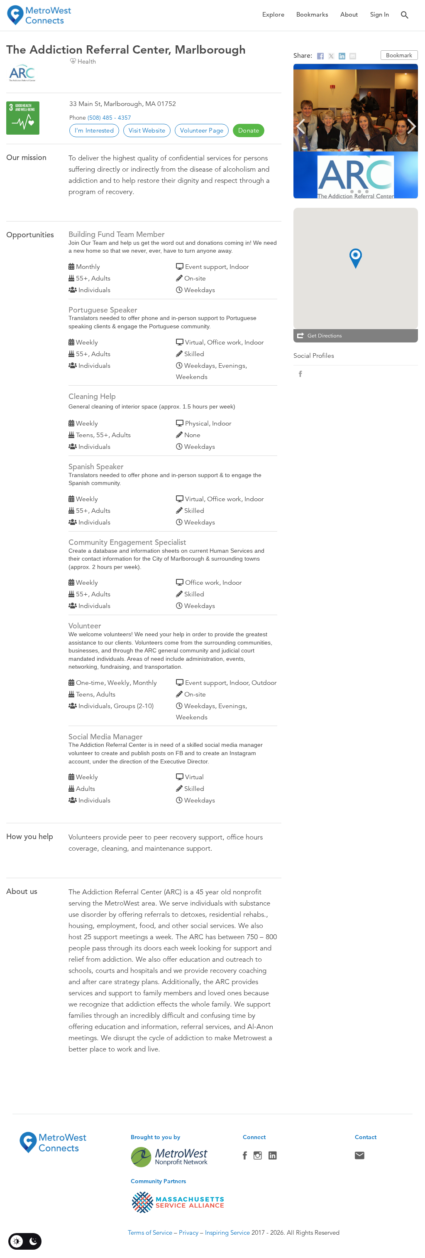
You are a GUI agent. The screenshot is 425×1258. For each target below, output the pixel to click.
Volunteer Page (201, 130)
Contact (359, 1157)
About (349, 14)
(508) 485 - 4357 (109, 117)
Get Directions (325, 335)
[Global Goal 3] (22, 118)
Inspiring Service (227, 1232)
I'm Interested (94, 130)
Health (87, 61)
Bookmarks (312, 14)
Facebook (245, 1157)
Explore (273, 14)
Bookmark (399, 55)
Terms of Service (150, 1232)
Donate (248, 130)
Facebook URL (300, 374)
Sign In (379, 14)
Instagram (258, 1157)
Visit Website (147, 130)
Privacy (188, 1232)
